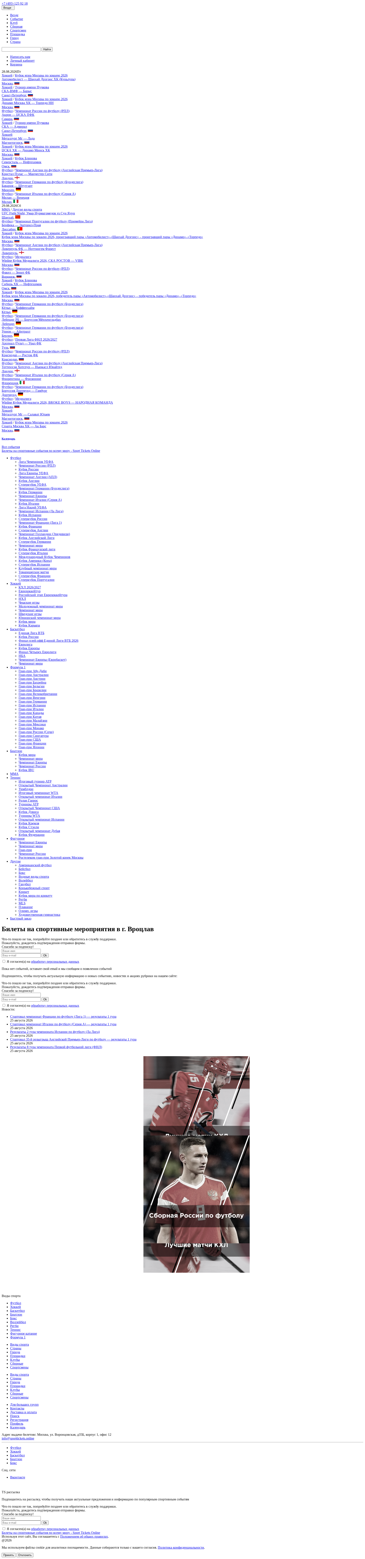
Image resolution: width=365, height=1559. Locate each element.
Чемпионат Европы (33, 496)
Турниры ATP (29, 804)
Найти (47, 49)
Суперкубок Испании (34, 564)
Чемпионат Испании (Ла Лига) (41, 511)
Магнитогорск (12, 142)
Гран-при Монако (31, 728)
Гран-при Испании (32, 705)
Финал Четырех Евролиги (37, 652)
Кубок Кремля (29, 823)
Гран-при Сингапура (34, 736)
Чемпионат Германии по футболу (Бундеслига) (49, 182)
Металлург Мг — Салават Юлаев (26, 414)
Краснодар (9, 359)
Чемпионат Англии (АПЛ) (38, 477)
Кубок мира (27, 621)
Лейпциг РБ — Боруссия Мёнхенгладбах (31, 319)
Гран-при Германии (33, 701)
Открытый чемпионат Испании (41, 819)
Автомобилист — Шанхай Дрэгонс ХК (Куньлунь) (38, 79)
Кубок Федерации (32, 834)
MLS (22, 903)
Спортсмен (18, 30)
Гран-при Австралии (34, 675)
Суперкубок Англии (33, 530)
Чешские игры (29, 602)
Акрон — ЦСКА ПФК (18, 115)
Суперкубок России (33, 519)
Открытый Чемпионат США (39, 808)
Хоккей (7, 75)
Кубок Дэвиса (29, 812)
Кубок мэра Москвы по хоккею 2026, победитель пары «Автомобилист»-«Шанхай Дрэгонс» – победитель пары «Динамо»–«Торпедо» (99, 296)
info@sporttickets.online (18, 1438)
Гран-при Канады (31, 713)
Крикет (24, 892)
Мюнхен (8, 190)
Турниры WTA (29, 815)
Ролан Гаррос (28, 800)
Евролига (25, 644)
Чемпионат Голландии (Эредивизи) (44, 534)
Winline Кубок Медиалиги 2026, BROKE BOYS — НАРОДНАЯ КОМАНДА (57, 402)
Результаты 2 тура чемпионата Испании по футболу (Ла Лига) (55, 1032)
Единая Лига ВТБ (31, 633)
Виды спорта (19, 1344)
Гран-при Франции (32, 743)
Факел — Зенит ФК (16, 272)
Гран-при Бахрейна (32, 682)
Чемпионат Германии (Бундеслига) (44, 488)
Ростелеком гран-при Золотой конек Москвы (51, 857)
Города (15, 1352)
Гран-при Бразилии (32, 690)
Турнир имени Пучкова (32, 87)
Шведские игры (30, 614)
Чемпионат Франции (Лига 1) (40, 522)
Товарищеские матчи (34, 572)
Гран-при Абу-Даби (33, 671)
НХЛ (22, 599)
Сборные (16, 1363)
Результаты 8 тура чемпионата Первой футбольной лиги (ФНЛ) (56, 1047)
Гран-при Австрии (32, 678)
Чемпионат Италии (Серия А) (40, 500)
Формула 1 (18, 667)
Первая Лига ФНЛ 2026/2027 (36, 339)
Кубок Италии (29, 503)
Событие (16, 19)
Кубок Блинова (26, 158)
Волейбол (26, 880)
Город (14, 38)
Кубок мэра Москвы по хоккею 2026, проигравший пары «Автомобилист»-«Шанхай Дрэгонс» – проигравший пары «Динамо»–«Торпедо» (102, 237)
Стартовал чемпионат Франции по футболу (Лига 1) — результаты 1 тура (63, 1016)
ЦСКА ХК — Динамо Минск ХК (26, 150)
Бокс (22, 873)
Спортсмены (19, 1367)
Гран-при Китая (30, 716)
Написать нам (20, 57)
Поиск (14, 1416)
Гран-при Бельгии (32, 686)
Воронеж (8, 276)
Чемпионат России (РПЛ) (37, 465)
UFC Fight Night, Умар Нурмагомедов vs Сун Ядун (38, 213)
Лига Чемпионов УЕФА (36, 461)
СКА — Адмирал (14, 126)
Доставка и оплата (23, 1412)
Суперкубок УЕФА (32, 484)
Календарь (17, 1427)
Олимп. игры (28, 911)
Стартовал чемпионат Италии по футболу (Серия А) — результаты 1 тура (63, 1024)
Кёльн (6, 312)
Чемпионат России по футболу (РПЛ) (42, 111)
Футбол (7, 111)
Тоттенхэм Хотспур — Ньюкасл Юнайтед (32, 367)
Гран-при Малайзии (33, 720)
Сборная (16, 26)
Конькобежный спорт (34, 888)
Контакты (17, 1408)
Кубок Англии (29, 481)
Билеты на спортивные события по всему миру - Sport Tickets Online (51, 450)
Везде (14, 15)
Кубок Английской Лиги (36, 538)
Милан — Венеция (15, 197)
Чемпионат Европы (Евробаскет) (42, 659)
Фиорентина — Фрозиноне (21, 379)
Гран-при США (30, 739)
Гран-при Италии (31, 709)
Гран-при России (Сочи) (36, 732)
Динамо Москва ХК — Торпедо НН (28, 103)
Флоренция (10, 383)
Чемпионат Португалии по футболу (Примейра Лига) (54, 221)
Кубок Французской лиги (37, 549)
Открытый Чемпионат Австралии (43, 785)
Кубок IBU (26, 770)
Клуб (14, 23)
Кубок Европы (29, 648)
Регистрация (19, 1420)
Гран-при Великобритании (38, 694)
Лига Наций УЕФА (33, 507)
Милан (7, 202)
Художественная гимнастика (39, 914)
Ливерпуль (9, 253)
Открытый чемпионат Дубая (39, 831)
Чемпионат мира (31, 545)
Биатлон (16, 751)
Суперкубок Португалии (36, 579)
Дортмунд (9, 395)
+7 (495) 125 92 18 (15, 3)
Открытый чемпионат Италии (40, 796)
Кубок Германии (30, 492)
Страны (15, 1348)
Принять (8, 1555)
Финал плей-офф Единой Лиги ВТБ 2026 (48, 640)
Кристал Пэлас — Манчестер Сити (27, 174)
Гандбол (25, 884)
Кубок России (29, 469)
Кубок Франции (30, 526)
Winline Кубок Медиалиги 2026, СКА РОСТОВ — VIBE (42, 260)
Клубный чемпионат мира (38, 568)
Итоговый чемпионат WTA (38, 793)
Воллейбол (18, 1322)
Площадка (17, 34)
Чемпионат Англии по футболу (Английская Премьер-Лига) (58, 170)
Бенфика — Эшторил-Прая (21, 225)
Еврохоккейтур (30, 591)
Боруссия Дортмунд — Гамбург (24, 390)
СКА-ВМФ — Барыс (17, 91)
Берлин (7, 335)
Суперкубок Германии (35, 541)
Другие (15, 861)
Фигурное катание (23, 1333)
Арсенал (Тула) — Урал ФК (21, 343)
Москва (7, 83)
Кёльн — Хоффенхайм (18, 308)
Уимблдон (26, 789)
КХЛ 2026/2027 (30, 587)
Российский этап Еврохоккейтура (43, 595)
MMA (6, 209)
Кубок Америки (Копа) (35, 560)
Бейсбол (24, 869)
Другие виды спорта (27, 209)
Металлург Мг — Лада (18, 138)
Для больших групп (24, 1404)
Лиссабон (9, 229)
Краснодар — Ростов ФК (20, 355)
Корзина (16, 64)
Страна (15, 42)
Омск (6, 166)
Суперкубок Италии (33, 553)
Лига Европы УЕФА (33, 473)
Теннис (15, 777)
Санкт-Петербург (14, 95)
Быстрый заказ (20, 918)
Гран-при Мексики (32, 724)
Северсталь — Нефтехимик (21, 162)
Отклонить (25, 1555)
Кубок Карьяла (29, 625)
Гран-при (25, 850)
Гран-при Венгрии (32, 697)
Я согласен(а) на (42, 961)
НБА (22, 656)
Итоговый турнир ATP (35, 781)
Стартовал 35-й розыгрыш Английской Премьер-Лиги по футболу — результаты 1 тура (73, 1039)
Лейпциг (8, 324)
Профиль (16, 1423)
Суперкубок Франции (34, 576)
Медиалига (23, 257)
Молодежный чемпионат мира (41, 606)
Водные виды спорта (34, 876)
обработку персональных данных (55, 961)
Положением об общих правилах (84, 1536)
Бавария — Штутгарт (17, 186)
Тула (5, 347)
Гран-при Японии (31, 747)
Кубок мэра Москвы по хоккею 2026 (41, 75)
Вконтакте (17, 1477)
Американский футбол (35, 865)
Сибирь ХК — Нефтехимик (22, 284)
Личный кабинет (22, 60)
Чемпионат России (32, 766)
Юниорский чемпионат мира (40, 618)
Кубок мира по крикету (35, 895)
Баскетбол (17, 629)
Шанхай (8, 217)
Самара (7, 119)
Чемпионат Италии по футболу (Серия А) (45, 194)
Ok (45, 955)
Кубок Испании (30, 515)
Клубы (15, 1360)
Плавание (26, 907)
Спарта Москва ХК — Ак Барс (24, 426)
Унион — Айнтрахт (16, 331)
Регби (23, 899)
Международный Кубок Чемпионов (44, 557)
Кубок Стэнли (29, 827)
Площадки (17, 1356)
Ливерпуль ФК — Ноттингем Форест (29, 249)
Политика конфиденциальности (181, 1547)
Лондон (7, 178)
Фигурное (17, 838)
